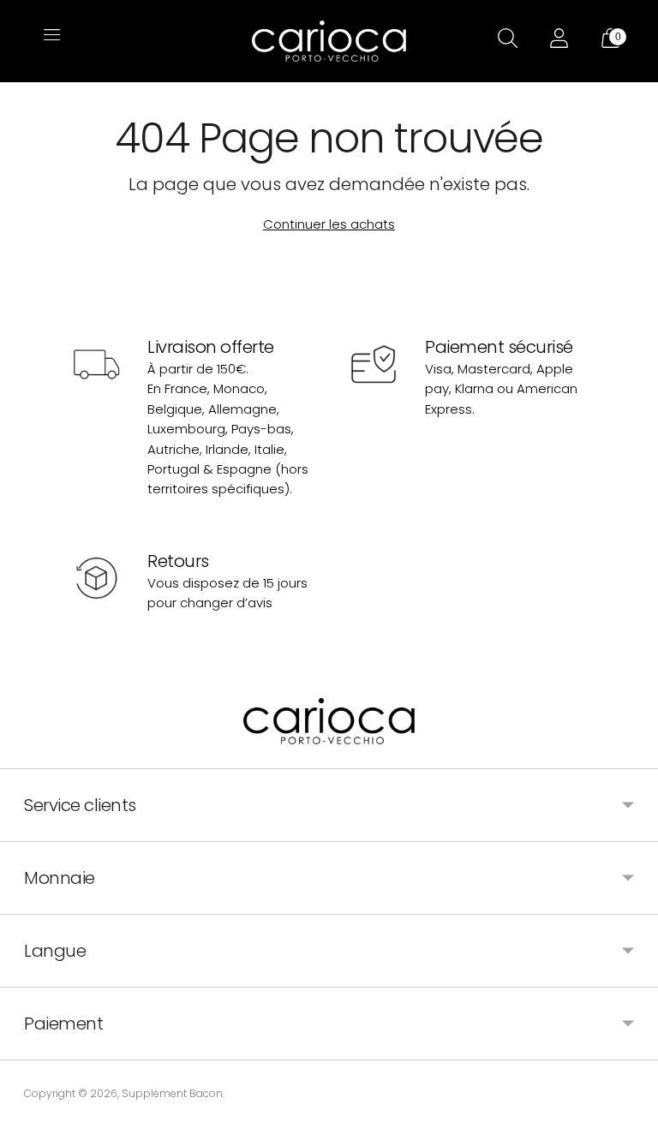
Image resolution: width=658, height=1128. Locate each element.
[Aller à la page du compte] (557, 41)
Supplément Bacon (172, 1093)
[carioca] (329, 42)
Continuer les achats (329, 224)
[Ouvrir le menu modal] (50, 41)
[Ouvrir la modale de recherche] (505, 41)
